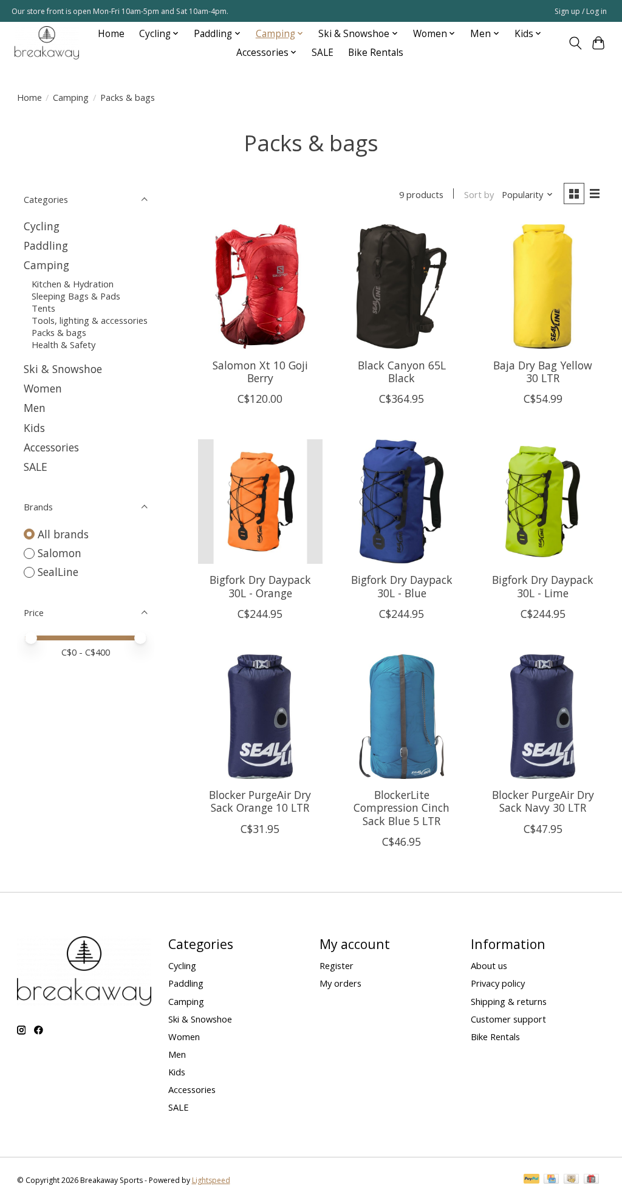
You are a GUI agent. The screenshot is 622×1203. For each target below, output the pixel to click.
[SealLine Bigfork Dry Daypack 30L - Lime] (542, 501)
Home (111, 33)
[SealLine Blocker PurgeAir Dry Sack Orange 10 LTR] (260, 716)
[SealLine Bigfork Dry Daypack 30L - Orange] (260, 501)
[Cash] (571, 1180)
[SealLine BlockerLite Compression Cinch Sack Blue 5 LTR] (401, 716)
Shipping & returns (509, 1001)
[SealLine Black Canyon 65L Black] (401, 286)
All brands (63, 534)
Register (337, 965)
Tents (43, 308)
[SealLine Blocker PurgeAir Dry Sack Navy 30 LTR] (542, 716)
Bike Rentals (375, 52)
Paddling (46, 245)
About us (489, 965)
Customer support (508, 1019)
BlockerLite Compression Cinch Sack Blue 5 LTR (401, 807)
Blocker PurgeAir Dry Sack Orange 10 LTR (260, 801)
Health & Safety (63, 344)
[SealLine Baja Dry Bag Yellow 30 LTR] (542, 286)
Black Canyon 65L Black (402, 371)
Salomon (59, 553)
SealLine (58, 571)
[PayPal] (531, 1180)
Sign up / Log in (581, 11)
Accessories (51, 447)
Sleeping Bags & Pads (76, 296)
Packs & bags (59, 332)
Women (43, 388)
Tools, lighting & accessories (90, 320)
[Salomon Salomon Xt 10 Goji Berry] (260, 286)
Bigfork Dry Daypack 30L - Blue (402, 586)
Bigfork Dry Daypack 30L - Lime (542, 586)
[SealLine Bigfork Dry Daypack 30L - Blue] (401, 501)
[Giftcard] (591, 1180)
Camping (71, 97)
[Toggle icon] (575, 43)
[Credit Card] (551, 1180)
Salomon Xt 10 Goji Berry (260, 371)
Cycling (42, 226)
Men (35, 407)
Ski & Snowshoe (63, 369)
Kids (34, 427)
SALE (322, 52)
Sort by (479, 194)
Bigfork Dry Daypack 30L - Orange (260, 586)
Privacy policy (498, 983)
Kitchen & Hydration (73, 284)
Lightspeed (211, 1180)
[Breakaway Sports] (47, 43)
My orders (340, 983)
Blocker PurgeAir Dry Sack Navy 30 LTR (543, 801)
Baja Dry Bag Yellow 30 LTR (542, 371)
